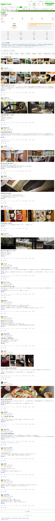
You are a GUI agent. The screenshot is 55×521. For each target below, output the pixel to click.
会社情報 (2, 518)
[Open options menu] (53, 68)
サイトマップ (37, 1)
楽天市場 (47, 1)
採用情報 (20, 518)
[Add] (52, 13)
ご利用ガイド (32, 1)
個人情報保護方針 (8, 518)
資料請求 (27, 518)
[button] (4, 61)
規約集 (24, 518)
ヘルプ (28, 1)
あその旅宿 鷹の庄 (4, 14)
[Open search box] (2, 51)
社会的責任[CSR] (15, 518)
